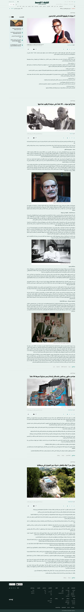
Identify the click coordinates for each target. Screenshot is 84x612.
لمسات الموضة (32, 593)
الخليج (73, 591)
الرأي (55, 6)
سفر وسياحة (32, 591)
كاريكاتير (62, 591)
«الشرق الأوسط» (69, 45)
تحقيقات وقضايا (67, 602)
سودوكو (51, 602)
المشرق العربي (72, 594)
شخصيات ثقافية (64, 366)
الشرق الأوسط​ (61, 6)
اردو (67, 1)
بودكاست (23, 6)
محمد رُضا (71, 133)
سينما (70, 366)
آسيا (68, 593)
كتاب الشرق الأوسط (61, 593)
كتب (51, 590)
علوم (45, 591)
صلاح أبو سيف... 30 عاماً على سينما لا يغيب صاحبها (56, 104)
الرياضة (32, 6)
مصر (54, 366)
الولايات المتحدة (67, 590)
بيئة (45, 593)
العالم (57, 6)
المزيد (17, 6)
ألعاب (20, 6)
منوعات (63, 455)
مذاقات (33, 590)
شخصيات (58, 366)
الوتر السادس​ (50, 591)
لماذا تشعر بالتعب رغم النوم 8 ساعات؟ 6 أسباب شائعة (16, 29)
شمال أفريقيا (72, 593)
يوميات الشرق (72, 12)
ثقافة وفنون (48, 6)
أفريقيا (68, 594)
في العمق (29, 6)
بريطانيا (58, 455)
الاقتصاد (52, 6)
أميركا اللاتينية (67, 596)
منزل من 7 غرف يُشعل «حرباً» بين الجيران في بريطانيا (56, 465)
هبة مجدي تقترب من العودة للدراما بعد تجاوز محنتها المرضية (16, 33)
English (72, 1)
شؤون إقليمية (73, 596)
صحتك (45, 590)
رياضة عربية (73, 602)
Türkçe (69, 1)
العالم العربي (73, 590)
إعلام (51, 594)
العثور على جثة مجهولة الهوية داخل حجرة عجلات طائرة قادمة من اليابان (15, 45)
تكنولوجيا (40, 6)
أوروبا (68, 591)
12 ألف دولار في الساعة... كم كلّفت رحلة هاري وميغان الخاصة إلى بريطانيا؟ (15, 41)
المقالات (62, 590)
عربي (74, 1)
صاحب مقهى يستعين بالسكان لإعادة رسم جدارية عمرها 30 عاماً (52, 376)
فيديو (26, 6)
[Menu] (74, 6)
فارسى (65, 1)
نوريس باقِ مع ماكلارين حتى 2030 (65, 8)
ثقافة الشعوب (68, 455)
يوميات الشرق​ (36, 6)
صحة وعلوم (44, 6)
